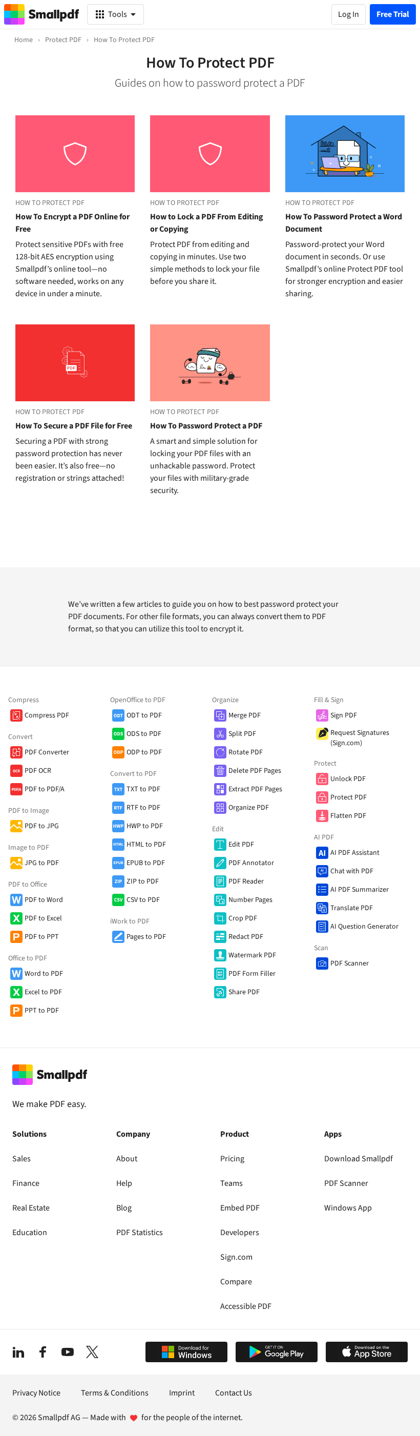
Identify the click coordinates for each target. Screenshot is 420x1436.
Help (124, 1183)
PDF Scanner (349, 963)
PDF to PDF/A (45, 789)
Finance (25, 1183)
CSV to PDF (143, 900)
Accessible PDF (245, 1306)
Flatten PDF (348, 816)
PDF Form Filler (252, 974)
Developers (239, 1232)
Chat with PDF (351, 871)
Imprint (182, 1393)
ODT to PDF (144, 715)
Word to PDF (44, 974)
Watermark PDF (252, 955)
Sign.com (236, 1257)
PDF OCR (38, 771)
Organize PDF (248, 808)
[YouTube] (67, 1352)
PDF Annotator (251, 863)
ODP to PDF (144, 752)
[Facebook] (43, 1352)
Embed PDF (240, 1208)
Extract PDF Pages (255, 789)
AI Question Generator (364, 926)
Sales (21, 1158)
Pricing (232, 1158)
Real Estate (31, 1208)
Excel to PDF (43, 992)
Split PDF (242, 734)
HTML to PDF (146, 844)
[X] (92, 1352)
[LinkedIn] (18, 1352)
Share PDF (244, 992)
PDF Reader (246, 881)
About (126, 1158)
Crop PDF (242, 918)
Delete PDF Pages (254, 771)
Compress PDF (47, 715)
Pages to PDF (146, 937)
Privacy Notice (36, 1393)
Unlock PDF (348, 779)
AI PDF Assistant (355, 853)
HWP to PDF (145, 826)
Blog (124, 1208)
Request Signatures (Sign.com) (359, 738)
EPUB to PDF (146, 863)
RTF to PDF (143, 808)
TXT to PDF (143, 789)
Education (29, 1232)
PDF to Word (44, 900)
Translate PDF (351, 908)
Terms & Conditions (115, 1393)
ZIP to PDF (143, 881)
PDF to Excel (43, 918)
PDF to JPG (42, 826)
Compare (236, 1281)
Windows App (348, 1208)
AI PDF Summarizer (359, 890)
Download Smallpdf (358, 1158)
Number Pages (250, 900)
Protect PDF (348, 797)
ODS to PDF (144, 734)
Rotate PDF (245, 752)
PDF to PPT (42, 937)
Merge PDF (244, 715)
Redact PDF (245, 937)
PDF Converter (47, 752)
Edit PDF (241, 844)
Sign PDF (343, 715)
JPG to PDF (42, 863)
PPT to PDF (42, 1011)
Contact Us (233, 1393)
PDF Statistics (139, 1232)
